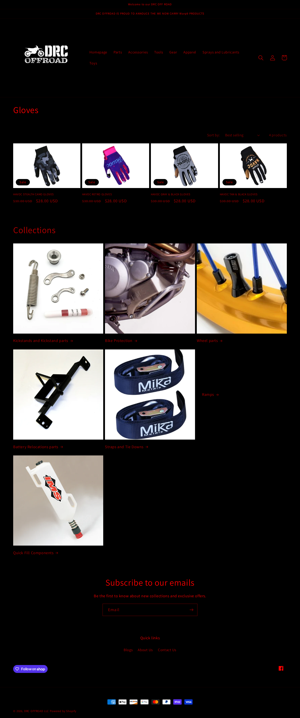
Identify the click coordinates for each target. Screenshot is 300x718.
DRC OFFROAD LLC (36, 711)
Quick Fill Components (33, 552)
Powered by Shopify (63, 711)
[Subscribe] (191, 610)
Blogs (128, 649)
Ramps (208, 394)
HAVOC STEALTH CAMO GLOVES (33, 194)
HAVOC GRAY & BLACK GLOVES (170, 194)
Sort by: (213, 135)
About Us (145, 649)
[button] (261, 58)
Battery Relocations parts (35, 446)
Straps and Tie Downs (124, 446)
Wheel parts (207, 340)
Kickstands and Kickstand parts (40, 340)
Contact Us (167, 649)
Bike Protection (118, 340)
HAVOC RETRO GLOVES (97, 194)
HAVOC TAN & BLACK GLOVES (239, 194)
